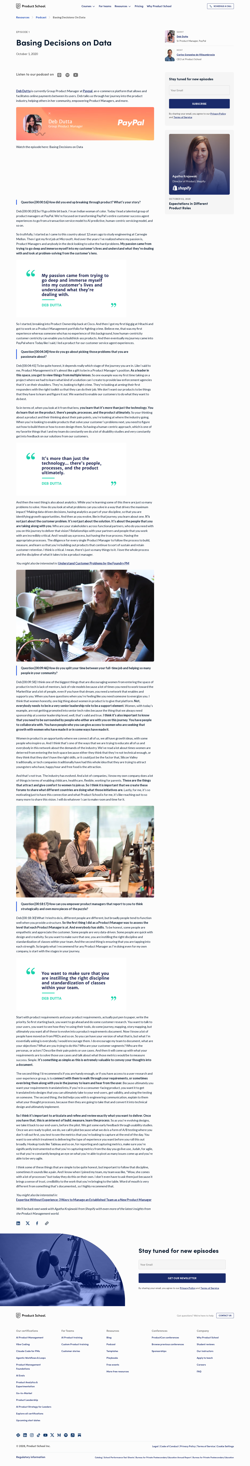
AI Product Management (29, 1337)
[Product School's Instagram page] (32, 1435)
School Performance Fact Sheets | (120, 1457)
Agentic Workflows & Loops (31, 1357)
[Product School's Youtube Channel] (45, 1435)
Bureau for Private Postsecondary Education (213, 1457)
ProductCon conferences (165, 1337)
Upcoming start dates (28, 1420)
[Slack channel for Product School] (18, 1435)
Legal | (156, 1446)
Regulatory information (30, 1457)
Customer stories (70, 1351)
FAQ (199, 1371)
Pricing (139, 6)
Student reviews (205, 1344)
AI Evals (20, 1375)
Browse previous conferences (168, 1344)
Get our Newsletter (182, 1278)
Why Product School (159, 6)
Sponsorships (159, 1351)
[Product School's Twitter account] (52, 1435)
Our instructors (205, 1351)
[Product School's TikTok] (39, 1435)
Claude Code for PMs (28, 1351)
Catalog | (99, 1457)
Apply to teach (205, 1357)
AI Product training (71, 1337)
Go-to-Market (24, 1393)
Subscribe (199, 103)
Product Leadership (27, 1400)
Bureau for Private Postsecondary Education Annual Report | (164, 1457)
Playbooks (112, 1357)
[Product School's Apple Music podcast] (73, 1435)
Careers (201, 1364)
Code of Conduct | (170, 1446)
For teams (105, 6)
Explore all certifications (29, 1413)
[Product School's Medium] (59, 1435)
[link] (220, 6)
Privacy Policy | (188, 1446)
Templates (112, 1351)
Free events (112, 1364)
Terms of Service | (207, 1446)
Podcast (110, 1344)
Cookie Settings (225, 1446)
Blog (109, 1337)
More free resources (117, 1371)
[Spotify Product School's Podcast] (66, 1435)
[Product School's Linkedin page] (25, 1435)
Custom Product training (75, 1344)
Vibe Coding (23, 1344)
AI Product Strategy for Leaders (33, 1406)
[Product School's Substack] (79, 1435)
